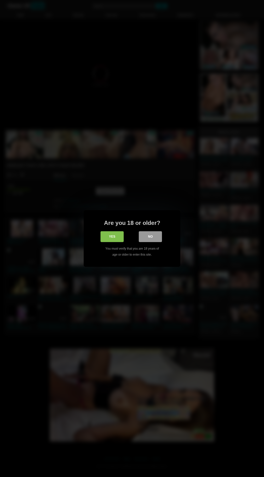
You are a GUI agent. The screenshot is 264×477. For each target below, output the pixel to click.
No (150, 236)
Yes (112, 236)
